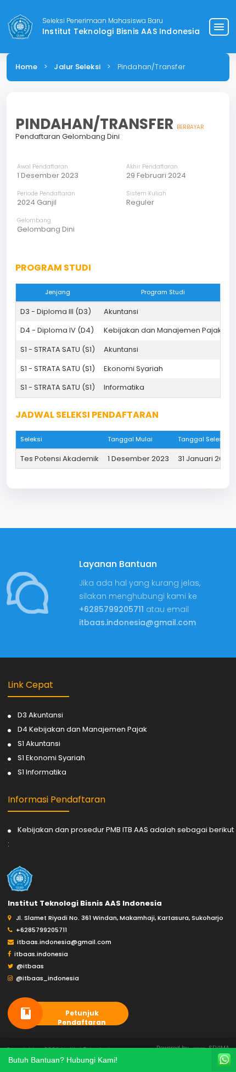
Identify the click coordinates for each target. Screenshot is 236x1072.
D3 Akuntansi (40, 715)
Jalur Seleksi (77, 66)
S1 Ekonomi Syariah (51, 758)
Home (26, 66)
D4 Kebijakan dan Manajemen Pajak (82, 729)
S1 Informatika (42, 772)
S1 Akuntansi (39, 743)
